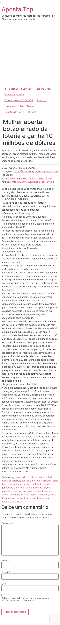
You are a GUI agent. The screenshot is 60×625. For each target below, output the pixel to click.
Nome (5, 560)
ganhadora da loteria (12, 487)
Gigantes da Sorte (14, 112)
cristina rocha (50, 480)
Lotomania (9, 106)
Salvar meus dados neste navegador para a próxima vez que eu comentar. (25, 599)
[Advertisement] (30, 54)
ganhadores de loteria (13, 491)
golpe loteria (34, 491)
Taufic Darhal (27, 106)
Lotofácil (42, 100)
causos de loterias (32, 480)
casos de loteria (44, 477)
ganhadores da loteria (38, 487)
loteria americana (38, 494)
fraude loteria (42, 484)
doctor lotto (8, 484)
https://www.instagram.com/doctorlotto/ (36, 171)
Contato (32, 112)
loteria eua (30, 498)
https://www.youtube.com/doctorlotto (33, 181)
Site (3, 584)
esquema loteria (25, 484)
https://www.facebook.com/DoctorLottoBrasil (26, 178)
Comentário (8, 523)
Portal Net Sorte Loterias (17, 88)
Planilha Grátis (44, 88)
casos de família (25, 477)
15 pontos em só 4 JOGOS (18, 100)
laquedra (14, 494)
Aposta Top (17, 9)
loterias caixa (44, 498)
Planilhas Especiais (14, 94)
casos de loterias (10, 480)
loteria (24, 494)
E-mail (5, 572)
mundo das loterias (12, 501)
